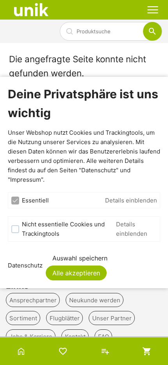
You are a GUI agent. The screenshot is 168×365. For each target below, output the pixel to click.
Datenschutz (25, 265)
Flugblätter (65, 318)
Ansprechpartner (33, 300)
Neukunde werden (94, 300)
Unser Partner (112, 318)
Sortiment (23, 318)
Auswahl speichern (79, 258)
